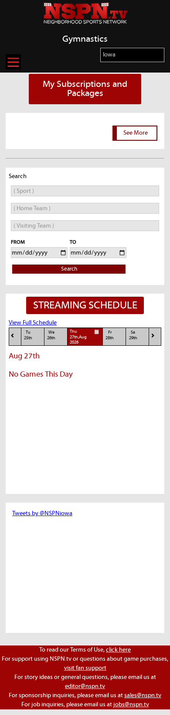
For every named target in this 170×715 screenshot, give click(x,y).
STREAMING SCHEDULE (85, 305)
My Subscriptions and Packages (85, 89)
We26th (51, 335)
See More (135, 132)
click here (118, 649)
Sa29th (133, 335)
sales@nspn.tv (142, 695)
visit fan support (85, 668)
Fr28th (109, 335)
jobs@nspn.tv (131, 704)
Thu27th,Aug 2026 (78, 337)
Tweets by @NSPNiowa (42, 513)
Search (69, 269)
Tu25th (28, 335)
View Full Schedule (33, 322)
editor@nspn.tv (85, 686)
